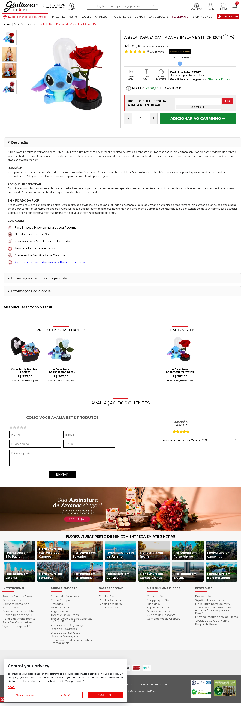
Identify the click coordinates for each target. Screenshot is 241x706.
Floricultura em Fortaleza (50, 575)
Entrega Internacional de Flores (216, 617)
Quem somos (11, 600)
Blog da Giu (154, 603)
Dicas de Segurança (64, 629)
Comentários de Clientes (163, 618)
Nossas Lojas (10, 607)
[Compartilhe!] (232, 37)
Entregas (57, 603)
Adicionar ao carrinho (196, 118)
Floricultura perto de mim (212, 603)
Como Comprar (61, 600)
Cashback (196, 9)
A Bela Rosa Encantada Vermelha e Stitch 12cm (180, 370)
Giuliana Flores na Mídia (18, 611)
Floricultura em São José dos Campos (50, 552)
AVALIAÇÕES (156, 52)
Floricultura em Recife (151, 554)
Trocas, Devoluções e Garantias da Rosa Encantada (71, 620)
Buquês (86, 17)
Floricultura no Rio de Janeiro (120, 554)
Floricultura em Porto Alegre (185, 554)
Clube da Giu (180, 17)
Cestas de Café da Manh (212, 620)
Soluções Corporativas (17, 622)
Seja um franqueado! (16, 626)
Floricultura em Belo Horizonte (218, 575)
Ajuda (71, 9)
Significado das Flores (209, 600)
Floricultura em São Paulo (17, 554)
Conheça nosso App (15, 603)
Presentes (58, 17)
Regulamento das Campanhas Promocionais (71, 641)
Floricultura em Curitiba (117, 575)
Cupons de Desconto (161, 615)
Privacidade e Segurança (67, 625)
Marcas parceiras (158, 611)
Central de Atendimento (67, 596)
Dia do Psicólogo (110, 607)
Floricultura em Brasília (185, 575)
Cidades (140, 17)
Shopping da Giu (202, 17)
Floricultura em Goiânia (17, 575)
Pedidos (223, 9)
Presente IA (203, 596)
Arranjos (101, 17)
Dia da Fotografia (110, 603)
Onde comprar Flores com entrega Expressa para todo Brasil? (213, 610)
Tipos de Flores (121, 17)
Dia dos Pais (107, 596)
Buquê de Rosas (206, 624)
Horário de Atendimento (18, 618)
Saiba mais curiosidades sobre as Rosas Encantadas (50, 262)
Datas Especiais (158, 17)
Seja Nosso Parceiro (160, 607)
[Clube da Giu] (120, 530)
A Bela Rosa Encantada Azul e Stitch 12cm (61, 370)
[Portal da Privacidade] (201, 684)
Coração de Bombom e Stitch (25, 370)
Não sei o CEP (198, 106)
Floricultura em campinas (218, 554)
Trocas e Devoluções (65, 615)
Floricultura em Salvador (84, 554)
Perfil (210, 9)
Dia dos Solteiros (110, 600)
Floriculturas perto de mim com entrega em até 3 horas (120, 536)
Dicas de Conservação (65, 632)
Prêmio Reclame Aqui (17, 615)
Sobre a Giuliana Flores (17, 596)
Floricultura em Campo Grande (151, 575)
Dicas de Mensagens (64, 636)
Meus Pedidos (60, 607)
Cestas (73, 17)
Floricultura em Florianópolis (84, 575)
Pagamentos (59, 611)
